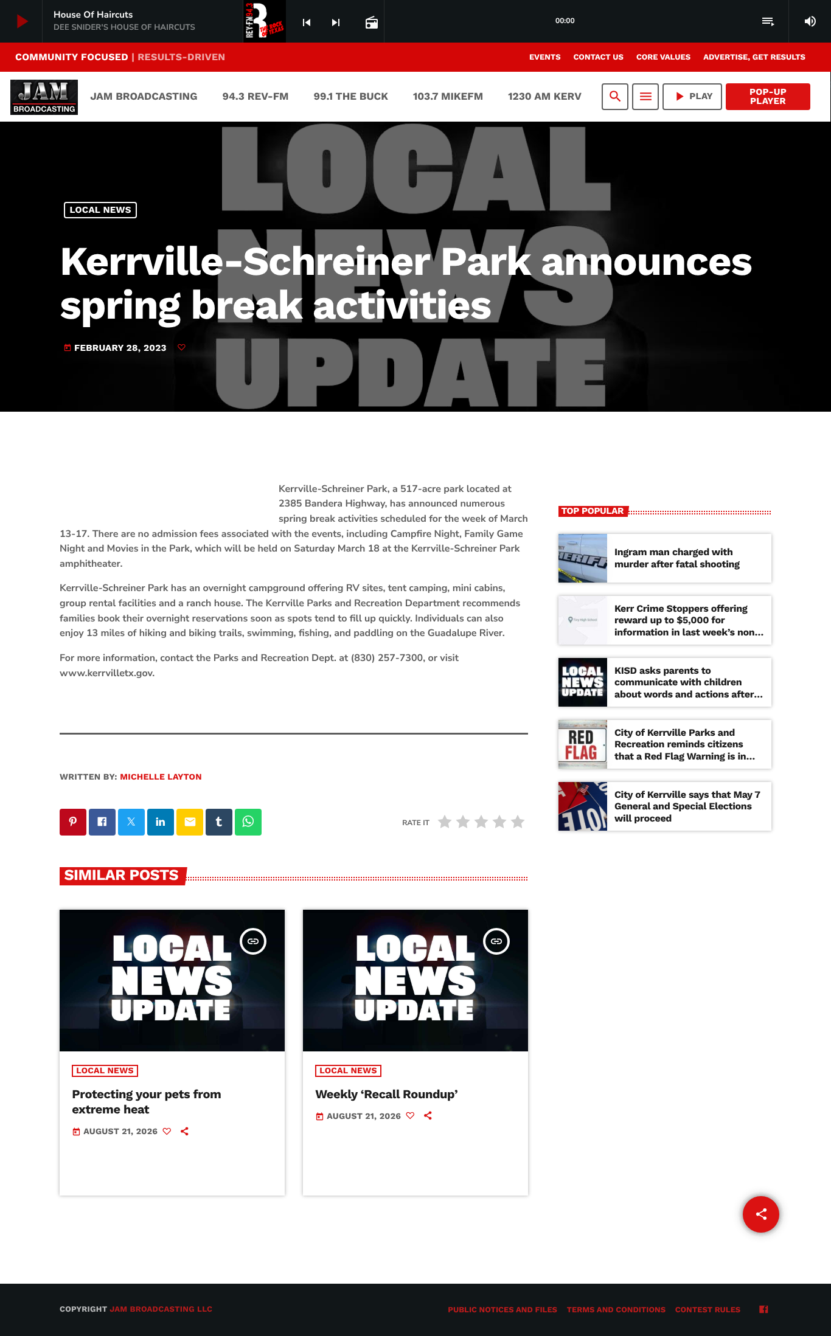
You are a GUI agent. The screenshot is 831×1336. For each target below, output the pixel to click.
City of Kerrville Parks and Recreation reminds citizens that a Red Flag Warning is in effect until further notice (680, 750)
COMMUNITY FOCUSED (120, 57)
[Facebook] (763, 1310)
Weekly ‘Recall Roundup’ (386, 1094)
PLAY (692, 96)
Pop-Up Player (768, 96)
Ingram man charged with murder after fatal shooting (677, 557)
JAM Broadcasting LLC (161, 1309)
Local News (100, 209)
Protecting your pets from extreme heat (146, 1101)
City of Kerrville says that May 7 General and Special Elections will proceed (687, 806)
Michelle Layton (161, 777)
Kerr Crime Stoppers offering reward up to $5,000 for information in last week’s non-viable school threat (687, 626)
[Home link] (44, 96)
